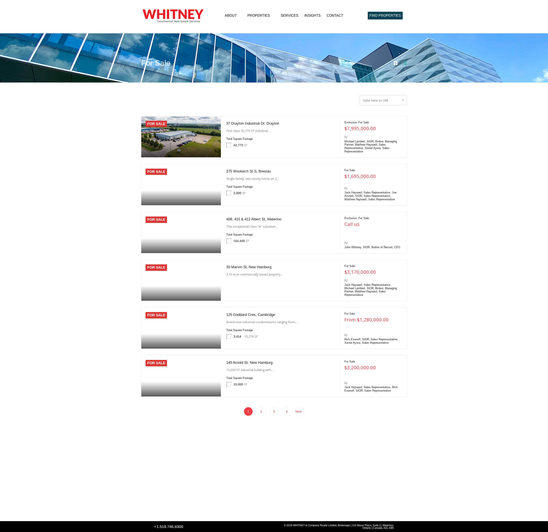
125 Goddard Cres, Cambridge (250, 315)
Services (289, 15)
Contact (335, 15)
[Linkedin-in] (157, 512)
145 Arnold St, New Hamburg (249, 363)
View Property (181, 149)
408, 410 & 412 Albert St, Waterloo (253, 219)
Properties (258, 15)
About (231, 15)
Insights (312, 15)
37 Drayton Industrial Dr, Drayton (252, 123)
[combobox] (383, 100)
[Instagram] (167, 512)
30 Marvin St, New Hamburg (248, 267)
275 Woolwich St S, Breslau (248, 171)
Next (298, 411)
